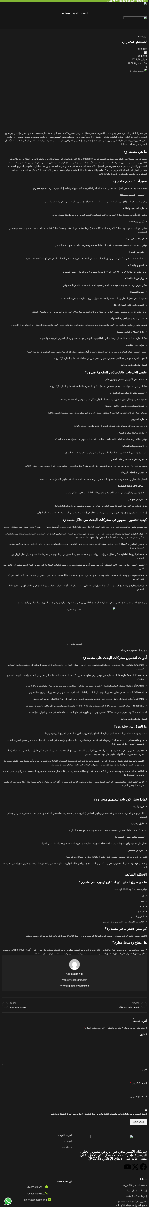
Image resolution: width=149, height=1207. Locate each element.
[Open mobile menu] (74, 26)
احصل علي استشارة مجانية (134, 365)
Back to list (74, 1005)
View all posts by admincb (74, 985)
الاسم (143, 1069)
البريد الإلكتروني (138, 1083)
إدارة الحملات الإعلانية (136, 1196)
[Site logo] (74, 6)
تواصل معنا (67, 1146)
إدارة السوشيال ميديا (137, 1190)
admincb (142, 56)
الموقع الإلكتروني (138, 1096)
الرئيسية (68, 1141)
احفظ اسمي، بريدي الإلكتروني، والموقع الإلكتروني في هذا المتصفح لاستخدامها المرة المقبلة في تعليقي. (98, 1114)
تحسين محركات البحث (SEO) (132, 1201)
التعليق (143, 1034)
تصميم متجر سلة (129, 650)
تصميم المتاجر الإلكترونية (135, 1185)
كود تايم (134, 863)
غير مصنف (141, 36)
